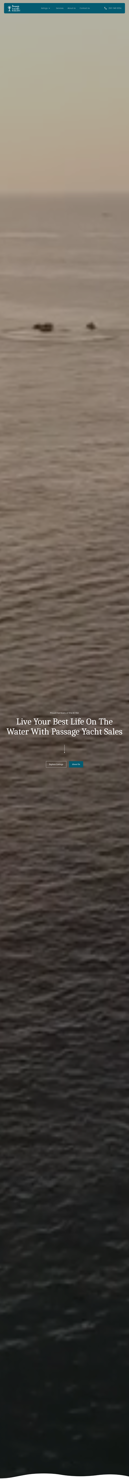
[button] (45, 8)
